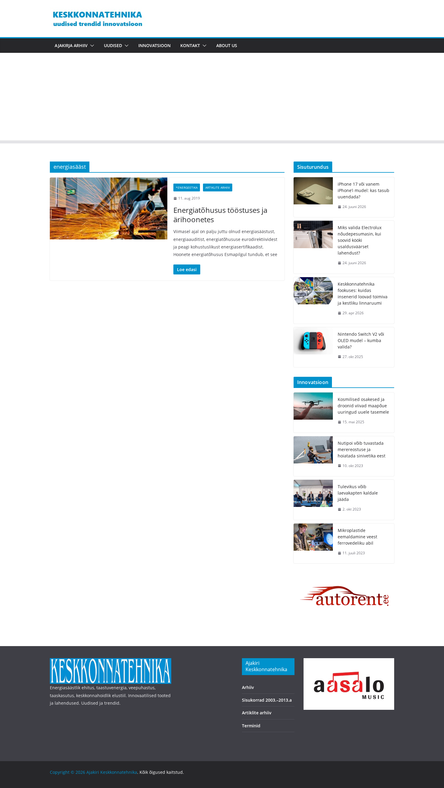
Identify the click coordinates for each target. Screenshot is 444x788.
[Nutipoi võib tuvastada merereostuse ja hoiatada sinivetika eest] (313, 456)
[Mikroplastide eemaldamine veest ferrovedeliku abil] (313, 544)
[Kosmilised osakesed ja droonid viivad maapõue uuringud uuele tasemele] (313, 412)
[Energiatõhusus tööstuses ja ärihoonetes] (108, 208)
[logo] (110, 662)
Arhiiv (248, 687)
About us (226, 45)
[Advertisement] (222, 98)
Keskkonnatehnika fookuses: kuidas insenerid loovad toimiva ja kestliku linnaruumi (363, 293)
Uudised (113, 45)
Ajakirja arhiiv (71, 45)
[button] (91, 45)
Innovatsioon (154, 45)
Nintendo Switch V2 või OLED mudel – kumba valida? (361, 340)
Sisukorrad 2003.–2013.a (267, 700)
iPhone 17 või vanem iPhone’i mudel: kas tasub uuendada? (363, 190)
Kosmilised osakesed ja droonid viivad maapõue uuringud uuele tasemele (363, 405)
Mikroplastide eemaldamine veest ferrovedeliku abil (357, 536)
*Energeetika (187, 187)
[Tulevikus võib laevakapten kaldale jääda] (313, 500)
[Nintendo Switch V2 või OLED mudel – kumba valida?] (313, 347)
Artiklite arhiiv (217, 187)
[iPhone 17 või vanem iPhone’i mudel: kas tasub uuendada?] (313, 197)
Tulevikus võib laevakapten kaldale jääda (358, 493)
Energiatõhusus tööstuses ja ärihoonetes (220, 214)
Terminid (251, 726)
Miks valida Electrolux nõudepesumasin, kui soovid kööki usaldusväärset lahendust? (359, 240)
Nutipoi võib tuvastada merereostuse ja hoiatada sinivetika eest (361, 449)
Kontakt (190, 45)
